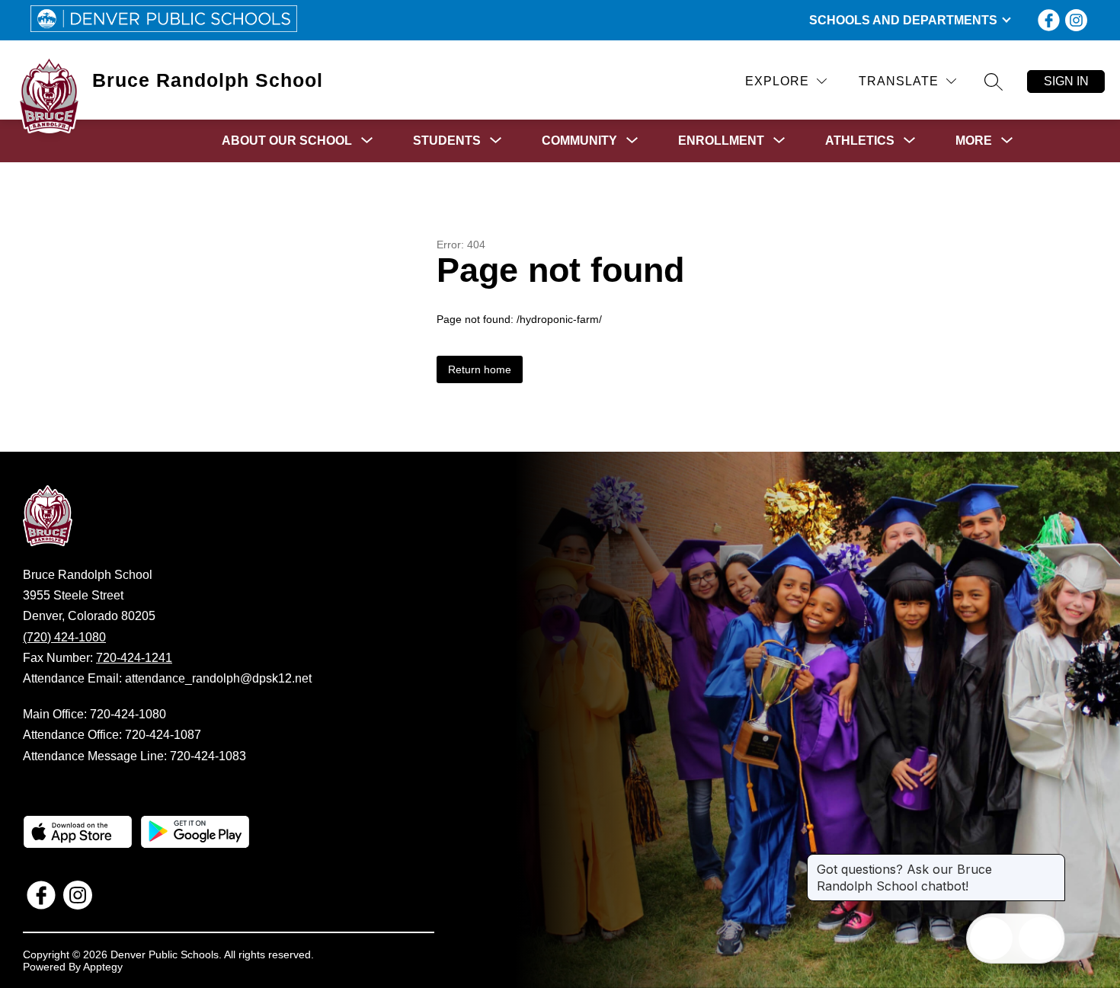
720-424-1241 (134, 657)
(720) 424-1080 (64, 637)
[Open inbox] (991, 938)
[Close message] (1053, 861)
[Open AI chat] (1040, 938)
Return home (479, 369)
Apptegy (103, 967)
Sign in (1066, 81)
